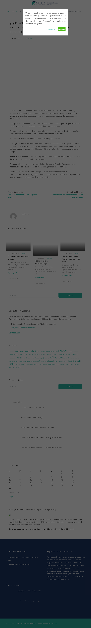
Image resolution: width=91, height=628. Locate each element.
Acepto (61, 29)
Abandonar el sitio (50, 30)
